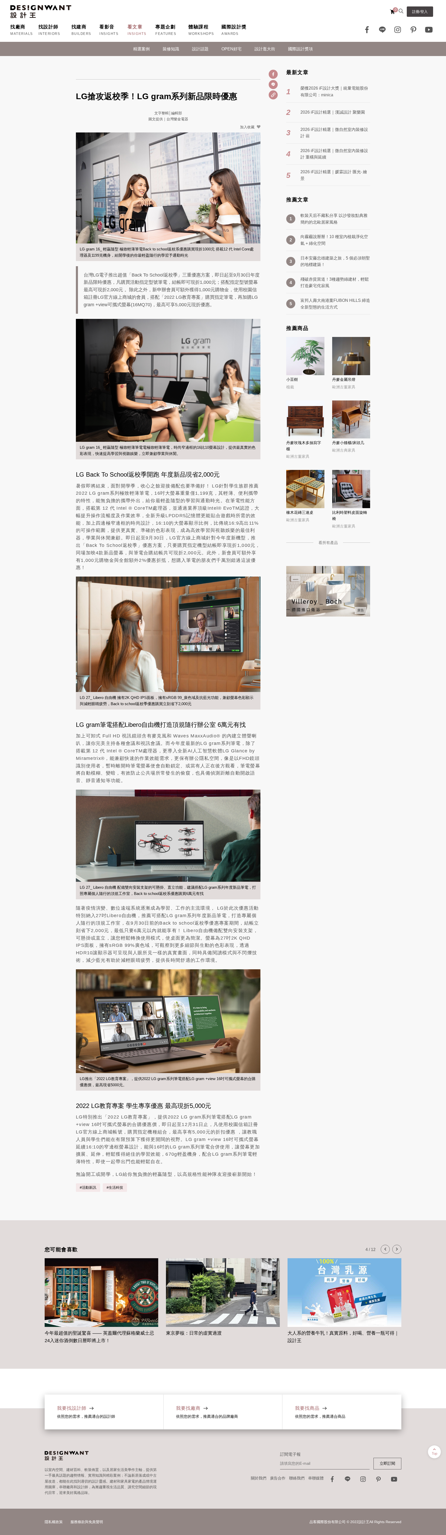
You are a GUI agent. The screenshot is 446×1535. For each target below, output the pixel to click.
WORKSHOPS (201, 34)
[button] (385, 1249)
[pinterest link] (413, 30)
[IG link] (398, 30)
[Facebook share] (273, 74)
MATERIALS (21, 34)
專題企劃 (165, 26)
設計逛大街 (264, 49)
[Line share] (273, 84)
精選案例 (141, 49)
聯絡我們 (297, 1478)
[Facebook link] (367, 30)
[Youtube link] (429, 30)
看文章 (135, 26)
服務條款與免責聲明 (86, 1522)
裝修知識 (171, 49)
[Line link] (382, 30)
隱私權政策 (54, 1522)
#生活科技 (115, 1187)
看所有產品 (328, 542)
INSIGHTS (108, 34)
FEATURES (165, 34)
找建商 (79, 26)
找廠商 (18, 26)
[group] (101, 1298)
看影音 (107, 26)
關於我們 (258, 1478)
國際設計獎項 (300, 49)
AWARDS (229, 34)
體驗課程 (198, 26)
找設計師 (48, 26)
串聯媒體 (316, 1478)
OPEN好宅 (231, 49)
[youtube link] (394, 1480)
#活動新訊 (88, 1187)
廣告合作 (277, 1478)
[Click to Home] (40, 11)
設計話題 (200, 49)
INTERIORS (49, 34)
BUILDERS (81, 34)
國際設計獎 (234, 26)
